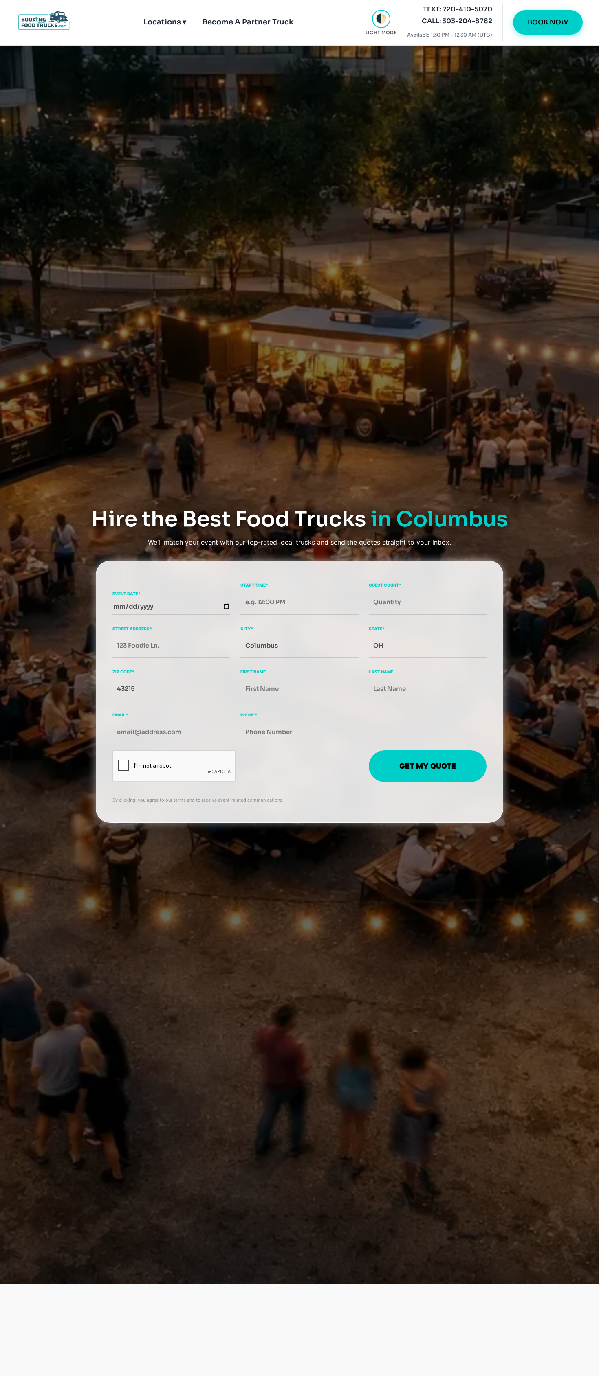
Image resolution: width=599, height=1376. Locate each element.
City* (246, 628)
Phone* (248, 714)
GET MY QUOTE (427, 766)
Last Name (381, 671)
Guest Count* (385, 585)
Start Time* (254, 585)
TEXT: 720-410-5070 (457, 9)
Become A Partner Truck (248, 22)
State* (377, 628)
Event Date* (126, 593)
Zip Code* (123, 671)
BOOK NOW (548, 22)
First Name (253, 671)
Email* (120, 714)
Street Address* (132, 628)
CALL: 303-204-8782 (457, 21)
